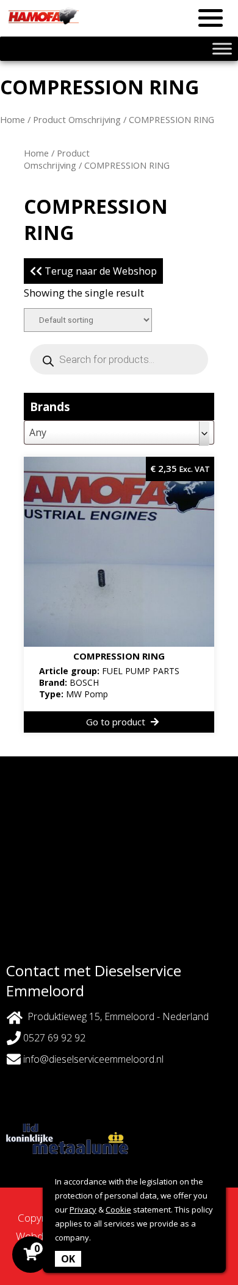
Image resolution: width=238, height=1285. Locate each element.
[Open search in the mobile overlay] (119, 359)
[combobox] (119, 432)
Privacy (83, 1209)
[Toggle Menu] (222, 48)
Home (12, 119)
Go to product (117, 722)
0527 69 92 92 (53, 1037)
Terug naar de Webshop (99, 271)
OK (68, 1259)
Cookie (118, 1209)
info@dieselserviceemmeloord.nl (93, 1059)
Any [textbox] (37, 432)
